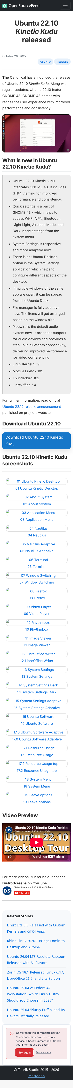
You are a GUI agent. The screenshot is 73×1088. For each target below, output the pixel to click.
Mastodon (36, 1075)
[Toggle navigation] (65, 5)
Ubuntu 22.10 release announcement (31, 407)
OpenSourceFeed (24, 5)
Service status (43, 1052)
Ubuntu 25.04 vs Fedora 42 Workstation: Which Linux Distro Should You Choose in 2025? (33, 994)
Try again (25, 1052)
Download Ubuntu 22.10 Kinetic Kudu (34, 441)
